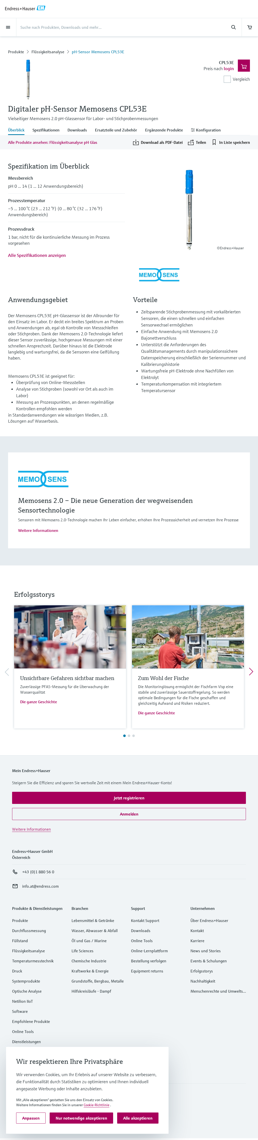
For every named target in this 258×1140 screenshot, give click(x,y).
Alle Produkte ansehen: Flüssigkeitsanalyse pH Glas (52, 142)
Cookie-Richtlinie (96, 1105)
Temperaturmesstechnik (33, 960)
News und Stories (205, 950)
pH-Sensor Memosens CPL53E (98, 51)
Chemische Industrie (89, 960)
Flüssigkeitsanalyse (47, 51)
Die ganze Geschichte (38, 701)
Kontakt (197, 930)
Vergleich (241, 79)
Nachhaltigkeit (202, 981)
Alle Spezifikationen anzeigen (37, 255)
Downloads (140, 930)
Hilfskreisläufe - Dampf (91, 991)
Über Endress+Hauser (209, 920)
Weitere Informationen (38, 530)
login (229, 68)
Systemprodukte (26, 981)
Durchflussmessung (29, 930)
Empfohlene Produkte (31, 1021)
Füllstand (20, 940)
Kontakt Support (145, 920)
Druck (17, 970)
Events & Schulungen (208, 960)
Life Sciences (82, 950)
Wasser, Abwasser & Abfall (95, 930)
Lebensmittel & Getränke (93, 920)
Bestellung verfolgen (148, 960)
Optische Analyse (27, 991)
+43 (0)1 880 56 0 (38, 871)
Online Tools (23, 1031)
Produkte (16, 51)
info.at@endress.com (40, 886)
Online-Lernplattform (149, 950)
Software (20, 1011)
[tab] (18, 130)
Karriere (197, 940)
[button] (129, 798)
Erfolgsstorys (201, 970)
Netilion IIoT (22, 1001)
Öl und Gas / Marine (89, 940)
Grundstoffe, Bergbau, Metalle (98, 981)
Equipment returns (147, 970)
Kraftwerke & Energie (90, 970)
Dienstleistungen (26, 1041)
